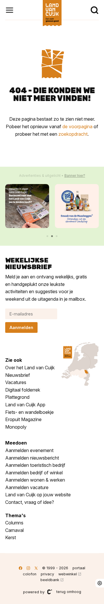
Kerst (10, 537)
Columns (14, 523)
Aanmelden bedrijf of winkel (34, 473)
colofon (29, 574)
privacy (47, 574)
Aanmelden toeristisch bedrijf (35, 465)
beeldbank (49, 580)
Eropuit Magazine (23, 419)
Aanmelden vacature (27, 487)
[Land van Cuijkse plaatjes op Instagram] (28, 568)
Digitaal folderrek (22, 390)
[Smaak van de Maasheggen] (77, 206)
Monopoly (16, 427)
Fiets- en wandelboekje (29, 412)
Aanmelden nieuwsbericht (32, 458)
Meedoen (16, 443)
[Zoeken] (94, 10)
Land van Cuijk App (25, 404)
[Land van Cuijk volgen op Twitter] (36, 568)
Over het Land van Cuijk (30, 367)
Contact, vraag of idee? (29, 502)
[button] (47, 236)
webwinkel (67, 574)
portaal (79, 568)
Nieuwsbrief (17, 375)
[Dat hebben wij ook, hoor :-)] (27, 206)
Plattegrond (17, 397)
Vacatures (15, 382)
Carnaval (14, 530)
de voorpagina (77, 126)
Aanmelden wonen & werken (35, 480)
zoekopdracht (73, 134)
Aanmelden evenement (29, 450)
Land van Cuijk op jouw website (38, 494)
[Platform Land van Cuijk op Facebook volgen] (20, 568)
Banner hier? (74, 175)
